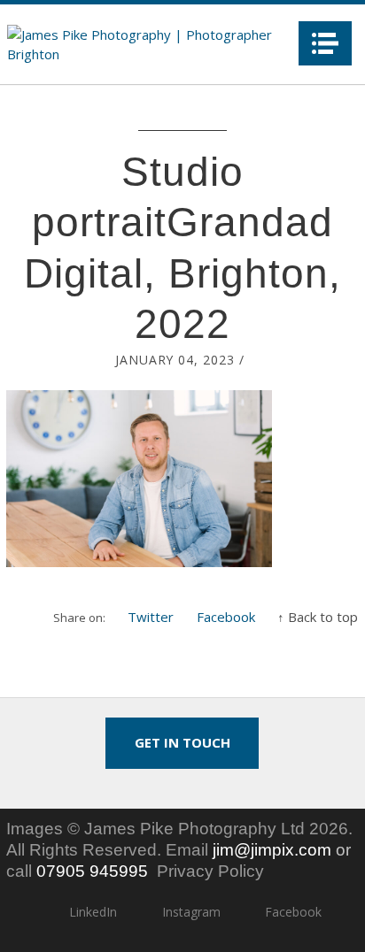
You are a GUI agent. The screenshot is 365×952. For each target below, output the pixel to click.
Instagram (191, 911)
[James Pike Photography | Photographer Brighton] (147, 45)
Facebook (226, 617)
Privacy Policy (210, 871)
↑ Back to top (317, 617)
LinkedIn (93, 911)
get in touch (182, 742)
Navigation (325, 43)
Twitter (151, 617)
